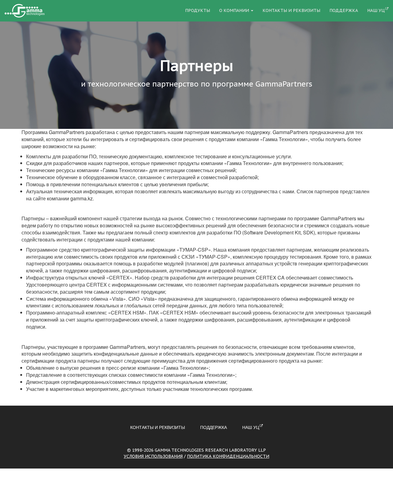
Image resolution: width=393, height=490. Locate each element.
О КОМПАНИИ (234, 10)
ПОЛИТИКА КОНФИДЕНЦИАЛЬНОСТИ (228, 456)
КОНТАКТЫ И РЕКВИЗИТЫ (291, 10)
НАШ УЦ (376, 10)
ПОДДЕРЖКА (343, 10)
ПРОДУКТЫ (197, 10)
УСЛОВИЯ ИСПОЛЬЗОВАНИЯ (153, 456)
